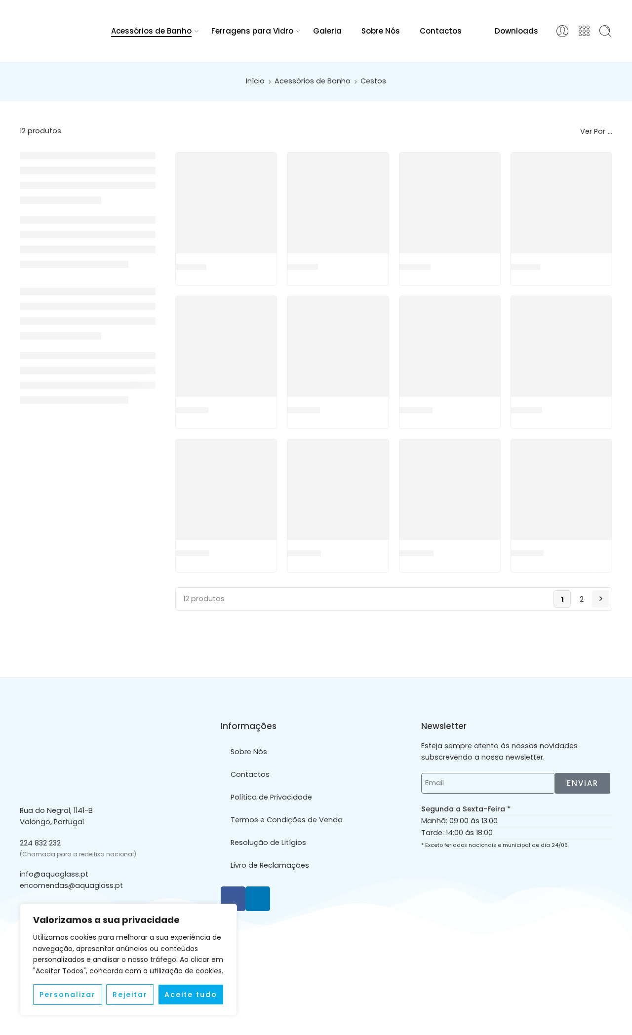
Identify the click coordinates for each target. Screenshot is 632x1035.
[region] (128, 959)
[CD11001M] (449, 203)
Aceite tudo (190, 994)
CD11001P (525, 266)
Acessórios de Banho (151, 31)
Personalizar (68, 994)
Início (255, 81)
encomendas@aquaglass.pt (71, 885)
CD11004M (416, 553)
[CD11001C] (226, 203)
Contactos (441, 31)
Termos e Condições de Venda (287, 820)
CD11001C (191, 266)
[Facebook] (233, 898)
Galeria (327, 31)
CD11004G (304, 553)
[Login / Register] (562, 31)
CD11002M (416, 410)
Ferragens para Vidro (252, 31)
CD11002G (303, 410)
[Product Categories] (584, 31)
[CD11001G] (337, 203)
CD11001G (302, 266)
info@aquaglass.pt (54, 874)
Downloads (516, 31)
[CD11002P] (561, 346)
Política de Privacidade (271, 797)
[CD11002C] (226, 346)
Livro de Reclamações (270, 865)
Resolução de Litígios (268, 842)
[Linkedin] (257, 898)
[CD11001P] (561, 203)
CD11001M (415, 266)
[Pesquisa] (605, 31)
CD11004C (192, 553)
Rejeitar (130, 994)
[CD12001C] (561, 489)
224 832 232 (40, 843)
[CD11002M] (449, 346)
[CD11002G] (337, 346)
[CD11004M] (449, 489)
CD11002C (192, 410)
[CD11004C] (226, 489)
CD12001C (527, 553)
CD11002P (526, 410)
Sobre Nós (380, 31)
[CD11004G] (337, 489)
